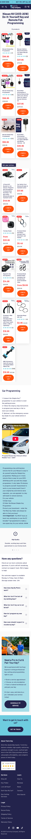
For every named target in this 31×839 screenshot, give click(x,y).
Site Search (21, 794)
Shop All (4, 779)
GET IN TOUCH (15, 729)
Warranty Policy (6, 822)
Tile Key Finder (7, 231)
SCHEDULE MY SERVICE (15, 704)
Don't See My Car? (7, 790)
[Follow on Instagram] (13, 828)
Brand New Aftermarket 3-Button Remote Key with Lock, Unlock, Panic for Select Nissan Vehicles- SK (22, 95)
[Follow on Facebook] (9, 828)
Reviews (20, 783)
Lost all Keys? (6, 787)
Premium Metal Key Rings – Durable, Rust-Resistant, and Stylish (21, 234)
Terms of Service (7, 818)
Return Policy (5, 810)
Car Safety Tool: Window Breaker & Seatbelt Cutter (22, 186)
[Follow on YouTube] (18, 828)
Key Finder (4, 783)
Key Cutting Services (5, 795)
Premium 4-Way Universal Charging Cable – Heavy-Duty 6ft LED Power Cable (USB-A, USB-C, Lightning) (8, 320)
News (19, 787)
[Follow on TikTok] (22, 828)
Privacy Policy (6, 806)
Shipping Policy (6, 814)
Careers (20, 790)
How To (19, 779)
